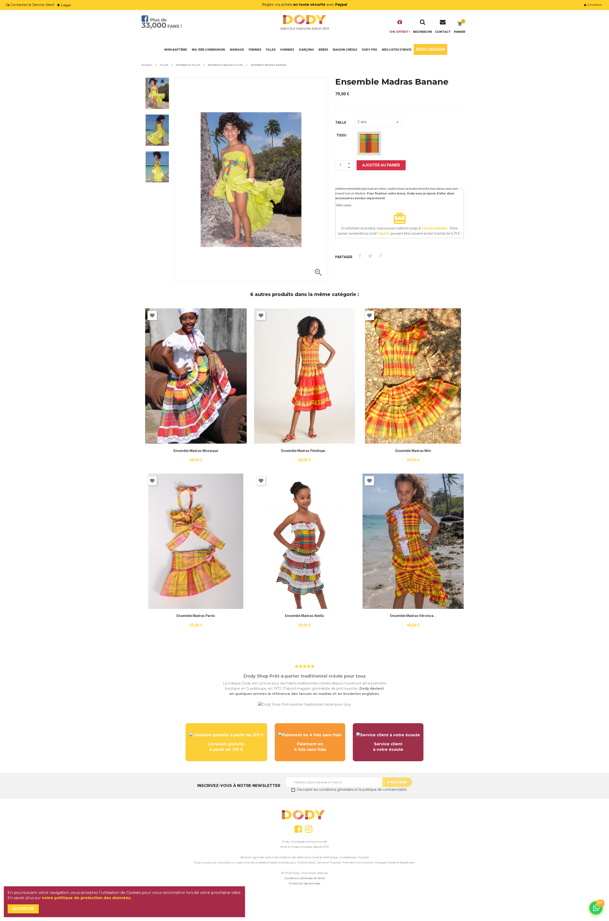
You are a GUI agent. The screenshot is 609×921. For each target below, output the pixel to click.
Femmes (255, 49)
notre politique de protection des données (86, 898)
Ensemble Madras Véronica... (413, 616)
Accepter (23, 908)
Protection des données (304, 883)
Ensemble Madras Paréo (196, 616)
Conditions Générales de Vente (304, 878)
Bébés (323, 49)
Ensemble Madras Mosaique (195, 451)
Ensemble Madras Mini (413, 451)
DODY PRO (369, 49)
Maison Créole (345, 49)
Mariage (237, 49)
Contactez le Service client (32, 5)
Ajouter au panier (381, 165)
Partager (360, 256)
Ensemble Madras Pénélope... (304, 451)
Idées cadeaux (430, 49)
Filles (270, 49)
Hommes (287, 49)
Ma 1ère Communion (208, 49)
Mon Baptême (175, 49)
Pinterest (381, 256)
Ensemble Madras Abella (304, 616)
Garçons (306, 49)
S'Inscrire (397, 782)
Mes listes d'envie (396, 49)
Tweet (370, 256)
